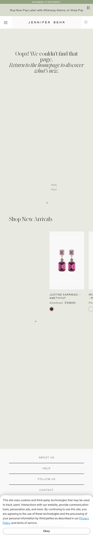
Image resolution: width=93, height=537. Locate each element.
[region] (46, 10)
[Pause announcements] (88, 8)
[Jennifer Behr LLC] (46, 22)
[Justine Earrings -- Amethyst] (66, 260)
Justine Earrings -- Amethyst (65, 296)
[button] (87, 22)
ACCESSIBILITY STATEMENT (46, 2)
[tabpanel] (48, 141)
